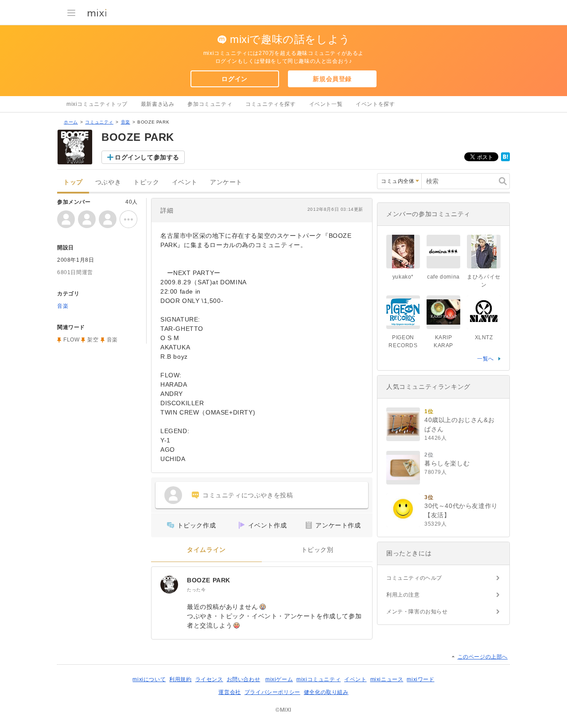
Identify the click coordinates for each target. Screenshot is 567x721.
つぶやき (108, 182)
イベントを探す (375, 104)
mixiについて (149, 679)
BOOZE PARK (208, 580)
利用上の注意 (403, 595)
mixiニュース (387, 679)
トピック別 (317, 550)
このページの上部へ (483, 657)
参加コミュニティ (209, 104)
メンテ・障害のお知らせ (417, 612)
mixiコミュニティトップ (97, 104)
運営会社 (229, 692)
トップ (73, 182)
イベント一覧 (326, 104)
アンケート (226, 182)
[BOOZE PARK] (169, 584)
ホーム (71, 122)
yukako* (403, 277)
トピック (146, 182)
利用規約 (180, 679)
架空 (92, 340)
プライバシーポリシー (272, 692)
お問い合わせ (243, 679)
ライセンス (209, 679)
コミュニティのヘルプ (414, 578)
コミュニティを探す (270, 104)
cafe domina (443, 277)
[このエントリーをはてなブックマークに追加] (505, 159)
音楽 (125, 122)
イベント (185, 182)
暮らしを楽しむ (447, 463)
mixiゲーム (279, 679)
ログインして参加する (147, 157)
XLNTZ (484, 337)
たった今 (196, 589)
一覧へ (485, 359)
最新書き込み (158, 104)
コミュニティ (99, 122)
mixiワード (420, 679)
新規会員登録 (332, 78)
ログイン (234, 78)
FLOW (71, 340)
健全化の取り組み (326, 692)
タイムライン (206, 550)
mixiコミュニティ (318, 679)
